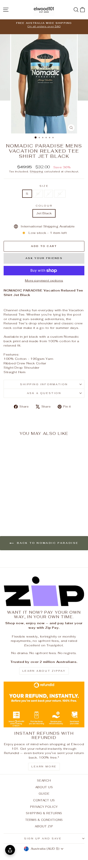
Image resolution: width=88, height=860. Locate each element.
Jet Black (44, 213)
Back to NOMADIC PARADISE (47, 543)
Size (44, 185)
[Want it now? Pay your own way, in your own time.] (44, 591)
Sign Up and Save (43, 838)
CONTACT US (44, 800)
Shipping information (44, 384)
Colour (44, 205)
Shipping (36, 171)
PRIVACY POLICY (44, 807)
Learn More (44, 766)
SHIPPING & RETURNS (44, 813)
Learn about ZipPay (44, 671)
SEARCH (44, 780)
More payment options (44, 280)
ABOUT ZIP (44, 826)
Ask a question (44, 393)
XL (60, 194)
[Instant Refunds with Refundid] (44, 704)
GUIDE (44, 794)
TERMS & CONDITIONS (44, 820)
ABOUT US (44, 787)
